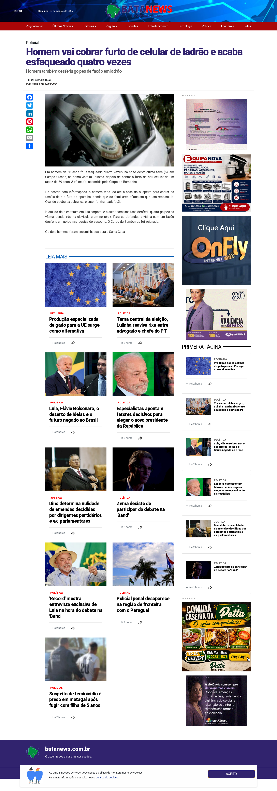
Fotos (247, 26)
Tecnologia (185, 26)
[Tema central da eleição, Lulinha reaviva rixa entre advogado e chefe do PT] (143, 285)
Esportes (132, 26)
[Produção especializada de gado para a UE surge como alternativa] (75, 285)
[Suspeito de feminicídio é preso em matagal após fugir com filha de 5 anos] (75, 659)
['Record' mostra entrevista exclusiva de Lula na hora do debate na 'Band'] (75, 564)
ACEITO (231, 774)
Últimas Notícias (63, 26)
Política (206, 26)
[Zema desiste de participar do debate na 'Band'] (143, 469)
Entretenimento (158, 26)
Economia (227, 26)
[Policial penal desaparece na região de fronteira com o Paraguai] (143, 564)
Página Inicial (34, 26)
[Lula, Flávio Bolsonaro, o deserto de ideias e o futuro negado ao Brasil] (75, 374)
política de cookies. (107, 777)
